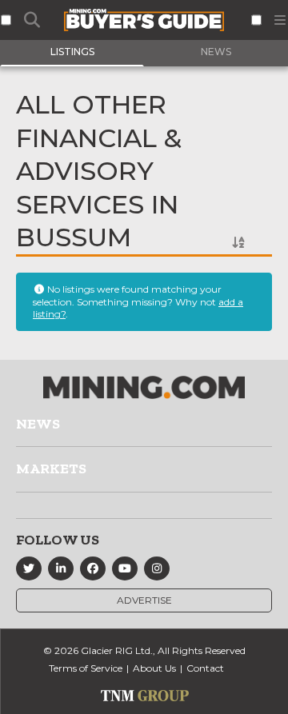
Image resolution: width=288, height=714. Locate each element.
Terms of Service (85, 668)
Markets (51, 468)
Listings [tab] (72, 52)
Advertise (144, 600)
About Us (154, 668)
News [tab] (216, 52)
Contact (205, 668)
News (38, 424)
